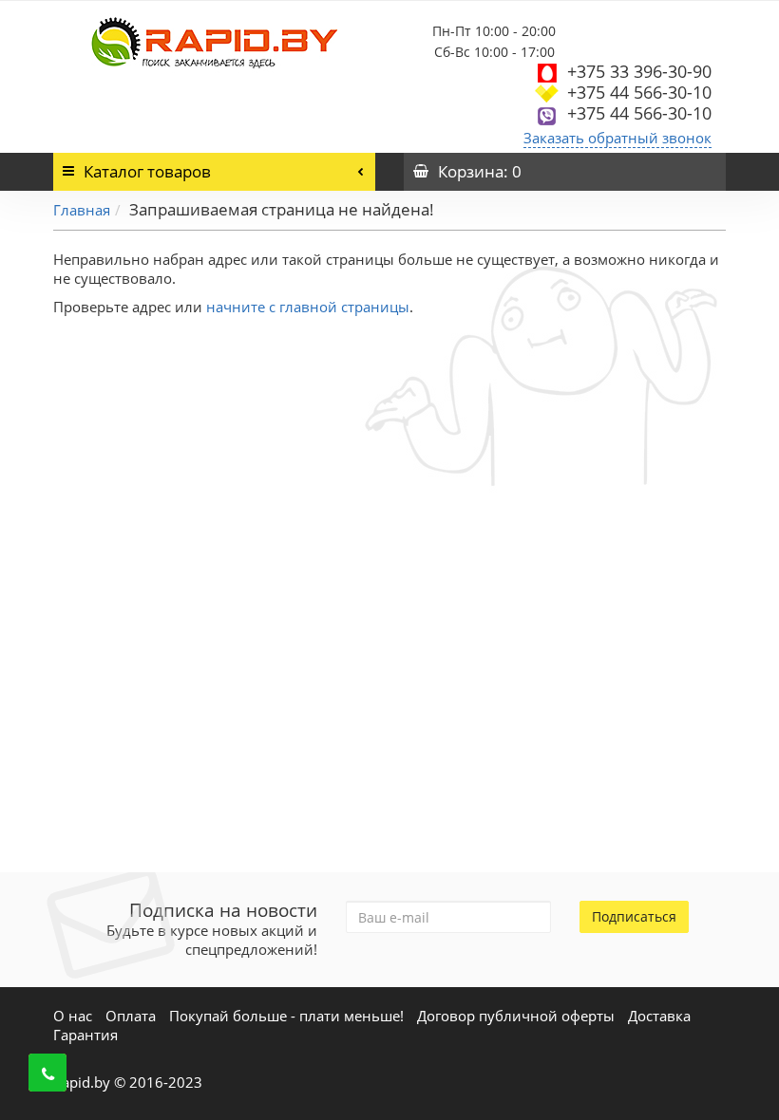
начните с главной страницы (307, 306)
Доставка (659, 1015)
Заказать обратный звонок (617, 137)
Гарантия (85, 1034)
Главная (81, 209)
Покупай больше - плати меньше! (286, 1015)
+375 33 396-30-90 (639, 71)
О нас (72, 1015)
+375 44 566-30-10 (639, 92)
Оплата (130, 1015)
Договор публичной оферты (516, 1015)
